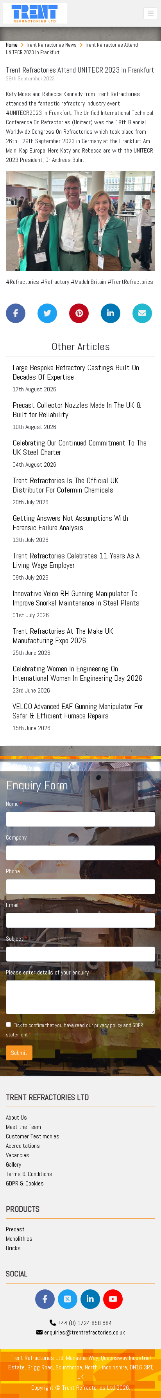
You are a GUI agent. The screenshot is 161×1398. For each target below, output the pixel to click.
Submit (19, 1053)
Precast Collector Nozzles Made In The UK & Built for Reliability (77, 410)
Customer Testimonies (32, 1136)
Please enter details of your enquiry (47, 972)
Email (12, 905)
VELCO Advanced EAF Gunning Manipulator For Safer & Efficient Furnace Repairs (78, 711)
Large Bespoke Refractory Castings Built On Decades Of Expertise (76, 372)
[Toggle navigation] (150, 13)
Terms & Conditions (29, 1174)
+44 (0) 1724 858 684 (84, 1323)
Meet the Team (23, 1127)
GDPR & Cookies (25, 1183)
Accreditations (23, 1146)
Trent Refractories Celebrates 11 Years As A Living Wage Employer (76, 560)
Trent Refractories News (52, 45)
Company (16, 837)
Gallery (13, 1164)
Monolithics (19, 1238)
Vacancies (17, 1155)
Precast (15, 1229)
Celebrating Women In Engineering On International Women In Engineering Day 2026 (77, 673)
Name (12, 804)
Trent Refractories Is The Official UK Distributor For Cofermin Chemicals (66, 485)
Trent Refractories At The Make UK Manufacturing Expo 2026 (63, 635)
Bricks (13, 1248)
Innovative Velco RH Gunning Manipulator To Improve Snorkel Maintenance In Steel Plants (76, 598)
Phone (13, 871)
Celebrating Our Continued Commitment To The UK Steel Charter (80, 447)
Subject (14, 938)
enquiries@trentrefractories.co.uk (84, 1332)
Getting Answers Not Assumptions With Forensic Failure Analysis (70, 523)
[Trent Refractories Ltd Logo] (35, 13)
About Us (16, 1117)
